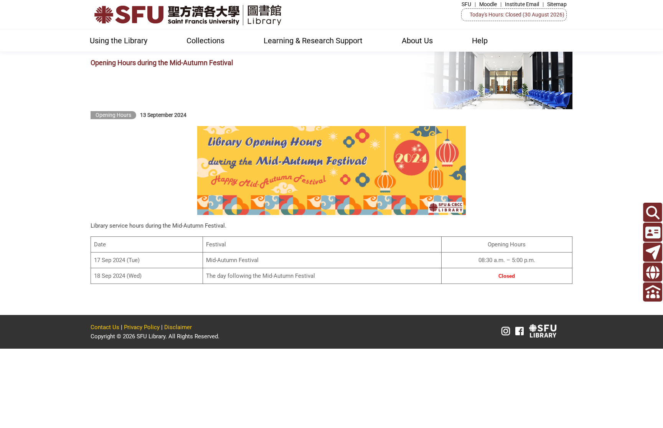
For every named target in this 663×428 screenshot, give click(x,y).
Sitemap (557, 4)
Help (480, 40)
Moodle (488, 4)
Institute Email (522, 4)
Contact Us (105, 327)
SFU (466, 4)
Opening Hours (113, 115)
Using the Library (118, 40)
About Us (417, 40)
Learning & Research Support (313, 40)
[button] (652, 212)
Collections (205, 40)
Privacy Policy (142, 327)
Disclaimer (178, 327)
